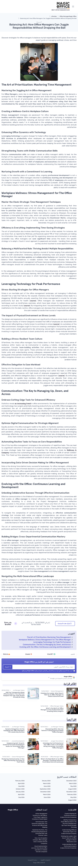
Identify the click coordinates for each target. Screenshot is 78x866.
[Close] (60, 427)
